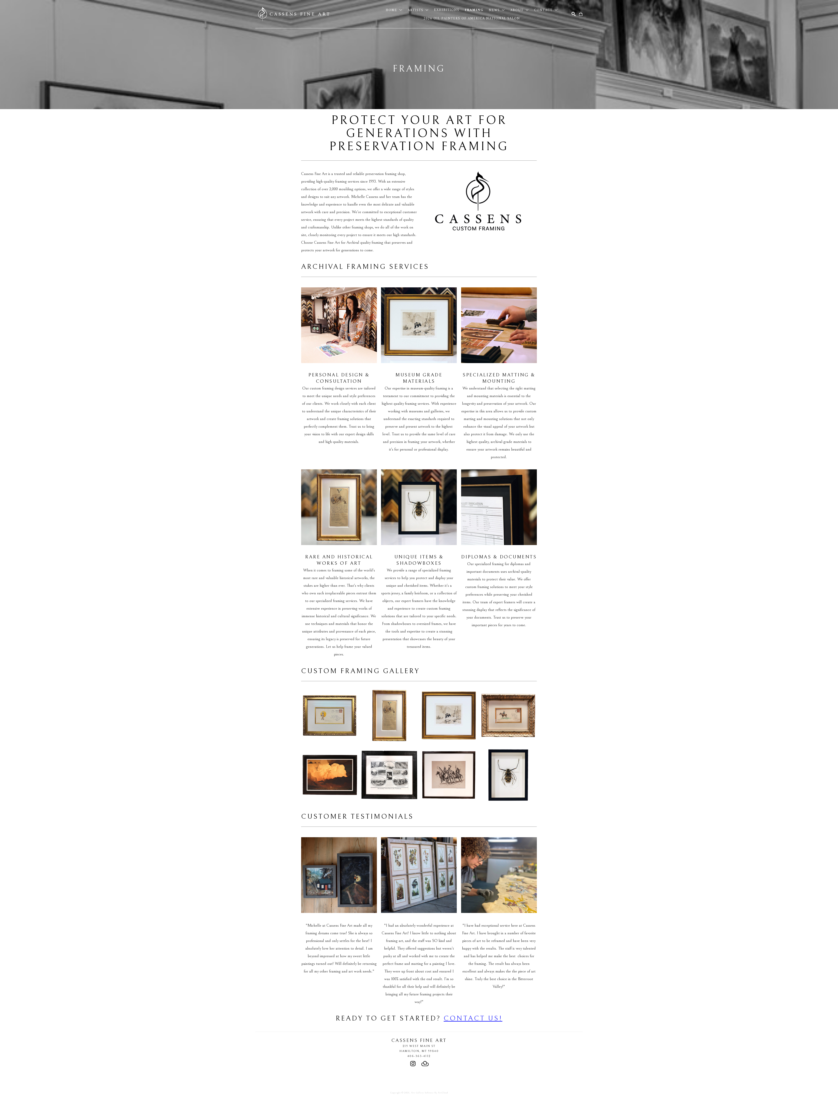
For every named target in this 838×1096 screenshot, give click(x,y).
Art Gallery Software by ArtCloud (429, 1092)
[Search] (574, 14)
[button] (394, 10)
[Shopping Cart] (581, 14)
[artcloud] (425, 1064)
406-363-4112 (419, 1056)
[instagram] (413, 1064)
